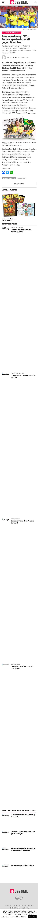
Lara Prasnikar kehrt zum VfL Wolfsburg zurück (21, 231)
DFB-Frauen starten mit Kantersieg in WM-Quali (23, 816)
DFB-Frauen (21, 178)
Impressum (8, 905)
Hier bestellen (6, 220)
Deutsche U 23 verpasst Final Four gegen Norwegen (23, 833)
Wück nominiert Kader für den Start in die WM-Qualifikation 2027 (23, 850)
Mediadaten (26, 908)
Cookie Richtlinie (15, 908)
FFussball (13, 57)
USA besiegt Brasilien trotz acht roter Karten (22, 667)
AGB (15, 905)
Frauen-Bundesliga (17, 228)
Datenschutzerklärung (26, 905)
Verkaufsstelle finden (9, 219)
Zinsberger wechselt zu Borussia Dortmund (22, 522)
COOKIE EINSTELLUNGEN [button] (18, 917)
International (15, 519)
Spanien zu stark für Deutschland (22, 866)
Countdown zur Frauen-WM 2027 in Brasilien (23, 376)
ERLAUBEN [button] (32, 917)
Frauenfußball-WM (17, 373)
